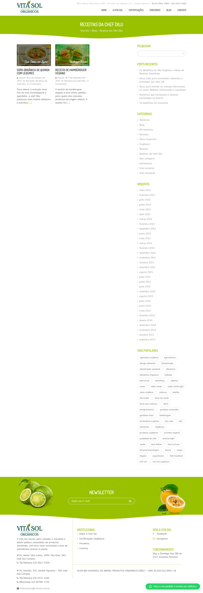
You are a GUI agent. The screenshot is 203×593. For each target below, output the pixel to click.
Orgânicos (144, 144)
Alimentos (144, 120)
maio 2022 (145, 238)
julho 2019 (145, 301)
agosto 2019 (146, 296)
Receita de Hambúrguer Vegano (70, 71)
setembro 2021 (147, 267)
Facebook (162, 533)
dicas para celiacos (149, 404)
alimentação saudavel (150, 369)
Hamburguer (165, 415)
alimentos (171, 369)
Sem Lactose (174, 444)
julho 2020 (145, 286)
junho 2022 (145, 233)
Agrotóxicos (170, 357)
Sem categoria (147, 158)
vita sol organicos (161, 462)
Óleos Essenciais (147, 139)
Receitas (143, 149)
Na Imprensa (146, 129)
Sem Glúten (156, 444)
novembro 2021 (147, 257)
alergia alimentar (148, 363)
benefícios (160, 381)
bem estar (144, 381)
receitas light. (168, 438)
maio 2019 (145, 310)
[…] (30, 102)
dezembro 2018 (147, 325)
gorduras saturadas (169, 409)
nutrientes (144, 427)
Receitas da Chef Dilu (74, 81)
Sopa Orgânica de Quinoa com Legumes (33, 71)
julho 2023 (145, 199)
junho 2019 (145, 306)
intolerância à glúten (149, 421)
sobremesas (145, 163)
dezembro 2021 (147, 253)
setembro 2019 (147, 291)
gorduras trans (147, 415)
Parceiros (155, 10)
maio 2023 (145, 209)
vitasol (22, 78)
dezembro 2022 (147, 228)
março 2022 (145, 243)
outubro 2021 (146, 262)
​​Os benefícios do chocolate (153, 103)
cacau (142, 386)
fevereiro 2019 (147, 315)
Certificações (136, 10)
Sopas (168, 450)
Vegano (143, 456)
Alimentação (167, 363)
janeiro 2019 (145, 320)
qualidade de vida (148, 438)
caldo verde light (176, 386)
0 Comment (35, 84)
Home (104, 10)
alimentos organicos (149, 375)
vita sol (143, 462)
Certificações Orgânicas (91, 538)
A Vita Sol (118, 10)
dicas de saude (162, 398)
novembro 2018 (147, 330)
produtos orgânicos (149, 433)
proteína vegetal (172, 433)
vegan (179, 450)
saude (142, 444)
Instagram (162, 538)
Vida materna (146, 168)
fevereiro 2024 (147, 195)
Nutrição (30, 81)
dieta (165, 404)
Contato (181, 10)
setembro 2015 (147, 339)
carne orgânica (146, 392)
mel (180, 421)
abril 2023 (144, 214)
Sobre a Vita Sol (88, 533)
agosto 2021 (146, 272)
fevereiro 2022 (147, 248)
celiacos (163, 392)
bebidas (168, 375)
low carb (169, 421)
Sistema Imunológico (149, 450)
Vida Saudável (147, 173)
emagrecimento (147, 409)
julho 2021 (145, 277)
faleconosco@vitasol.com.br (34, 588)
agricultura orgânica (149, 357)
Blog (168, 10)
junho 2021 (145, 281)
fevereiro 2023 (147, 224)
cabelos (174, 381)
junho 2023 (145, 204)
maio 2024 (145, 190)
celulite (176, 392)
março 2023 (145, 219)
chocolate (144, 398)
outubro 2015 (146, 334)
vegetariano (158, 456)
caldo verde (156, 386)
